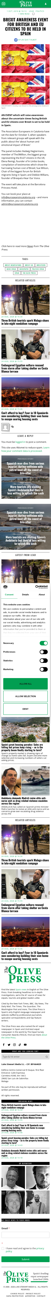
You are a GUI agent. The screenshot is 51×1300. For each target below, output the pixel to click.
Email (6, 1228)
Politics (40, 11)
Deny (25, 709)
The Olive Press (29, 273)
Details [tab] (25, 594)
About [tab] (42, 594)
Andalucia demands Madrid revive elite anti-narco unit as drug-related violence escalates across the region (24, 801)
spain (17, 273)
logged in (20, 441)
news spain (11, 269)
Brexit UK (29, 265)
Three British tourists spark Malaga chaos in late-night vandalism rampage (25, 322)
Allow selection (25, 696)
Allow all (25, 684)
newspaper (24, 269)
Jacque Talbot (29, 40)
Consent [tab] (9, 594)
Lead (31, 11)
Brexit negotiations (13, 265)
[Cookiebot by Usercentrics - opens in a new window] (36, 587)
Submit (25, 1259)
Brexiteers (41, 265)
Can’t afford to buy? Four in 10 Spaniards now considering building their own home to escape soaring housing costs (24, 416)
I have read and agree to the (25, 1250)
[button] (47, 1056)
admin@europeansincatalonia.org (19, 204)
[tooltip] (12, 426)
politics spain (38, 269)
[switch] (44, 652)
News (30, 246)
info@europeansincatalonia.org (18, 197)
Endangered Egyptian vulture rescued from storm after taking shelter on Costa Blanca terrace (24, 368)
